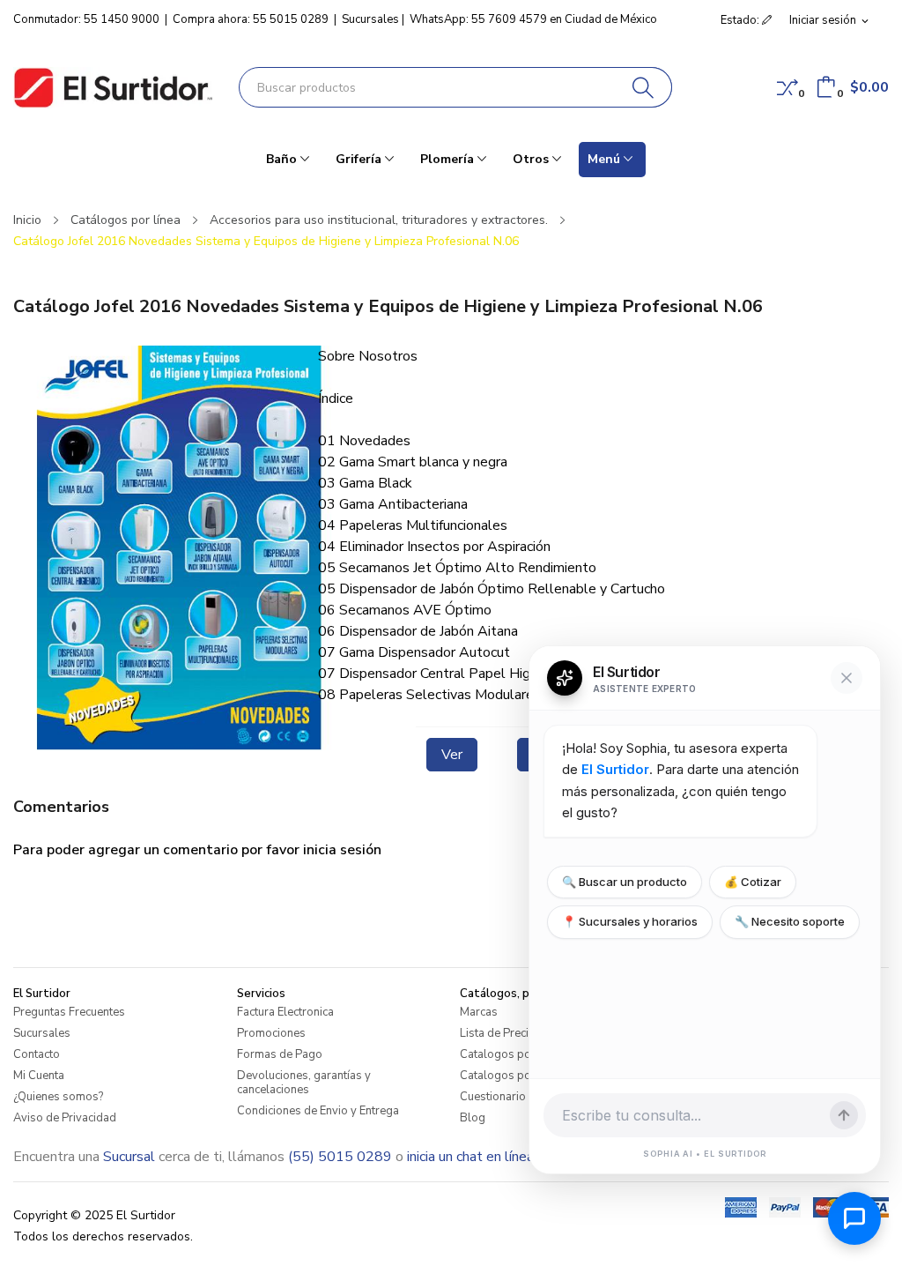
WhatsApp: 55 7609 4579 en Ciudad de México (533, 19)
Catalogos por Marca (515, 1076)
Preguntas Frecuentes (69, 1012)
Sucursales (370, 19)
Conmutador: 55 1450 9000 (86, 19)
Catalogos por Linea (513, 1054)
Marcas (479, 1012)
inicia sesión (342, 850)
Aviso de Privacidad (64, 1118)
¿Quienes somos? (58, 1097)
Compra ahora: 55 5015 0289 (251, 19)
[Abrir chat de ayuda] (854, 1218)
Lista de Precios (501, 1033)
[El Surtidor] (112, 87)
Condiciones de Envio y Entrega (318, 1111)
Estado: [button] (741, 20)
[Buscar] (643, 87)
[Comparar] (787, 87)
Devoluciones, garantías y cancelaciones (304, 1083)
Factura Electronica (285, 1012)
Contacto (36, 1054)
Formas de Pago (279, 1054)
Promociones (271, 1033)
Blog (472, 1118)
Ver (451, 754)
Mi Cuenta (38, 1076)
